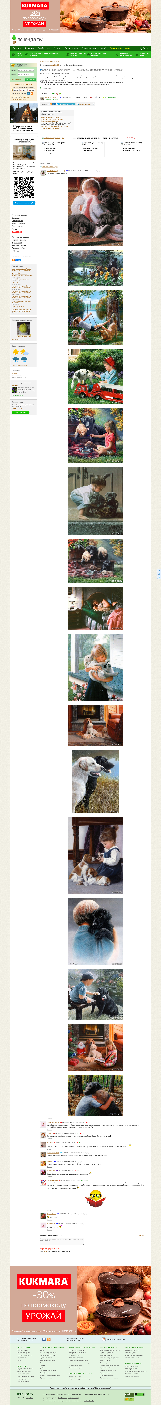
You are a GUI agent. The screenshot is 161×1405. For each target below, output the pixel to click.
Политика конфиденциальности (97, 1394)
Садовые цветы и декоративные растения (43, 54)
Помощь (15, 251)
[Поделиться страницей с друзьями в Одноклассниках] (51, 104)
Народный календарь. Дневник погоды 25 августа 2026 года (21, 286)
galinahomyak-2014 (53, 1153)
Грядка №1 (15, 282)
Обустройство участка (108, 1347)
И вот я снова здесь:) (18, 306)
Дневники (29, 48)
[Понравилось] (99, 171)
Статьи (57, 48)
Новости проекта (19, 240)
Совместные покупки (120, 48)
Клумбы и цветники (106, 1353)
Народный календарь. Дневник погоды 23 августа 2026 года (21, 310)
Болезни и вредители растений (50, 1375)
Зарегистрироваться (49, 1248)
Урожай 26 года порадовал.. (20, 279)
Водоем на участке (106, 1355)
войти (45, 1251)
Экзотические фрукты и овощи (79, 1363)
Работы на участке (131, 1366)
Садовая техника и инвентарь (80, 1374)
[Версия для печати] (93, 104)
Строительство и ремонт (134, 1347)
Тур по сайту (17, 243)
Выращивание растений (47, 1360)
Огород (42, 1350)
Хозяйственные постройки (133, 1355)
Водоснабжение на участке (109, 1378)
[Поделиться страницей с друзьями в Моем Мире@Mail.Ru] (55, 104)
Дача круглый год (131, 1369)
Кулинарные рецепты (132, 1376)
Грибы (42, 1368)
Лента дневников (22, 1350)
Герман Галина (51, 1214)
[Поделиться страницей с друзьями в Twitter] (58, 104)
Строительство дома (132, 1350)
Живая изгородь (105, 1360)
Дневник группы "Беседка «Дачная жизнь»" (51, 112)
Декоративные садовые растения (82, 1347)
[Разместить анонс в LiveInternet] (64, 104)
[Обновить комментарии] (159, 574)
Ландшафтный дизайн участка (110, 1350)
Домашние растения (75, 1365)
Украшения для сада (106, 1375)
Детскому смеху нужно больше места (24, 141)
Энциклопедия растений (94, 48)
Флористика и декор (75, 1368)
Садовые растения (46, 1358)
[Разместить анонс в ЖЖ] (72, 104)
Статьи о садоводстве (24, 1355)
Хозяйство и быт (144, 54)
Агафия (14, 373)
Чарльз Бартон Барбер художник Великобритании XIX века (52, 120)
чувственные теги (46, 61)
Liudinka (49, 1133)
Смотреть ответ (17, 408)
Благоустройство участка (78, 54)
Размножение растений (47, 1363)
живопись (56, 61)
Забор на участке (105, 1363)
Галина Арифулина (53, 1122)
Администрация (19, 245)
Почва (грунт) (44, 1373)
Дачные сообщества (23, 1353)
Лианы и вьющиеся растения (78, 1360)
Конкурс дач (17, 232)
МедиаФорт (29, 1398)
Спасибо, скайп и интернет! (50, 128)
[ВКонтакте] (16, 260)
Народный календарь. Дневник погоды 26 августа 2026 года (21, 269)
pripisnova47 (51, 1170)
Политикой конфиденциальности (20, 98)
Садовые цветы (74, 1355)
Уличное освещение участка (109, 1365)
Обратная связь (49, 1394)
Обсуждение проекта (21, 237)
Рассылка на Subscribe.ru (115, 1339)
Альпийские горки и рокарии (109, 1358)
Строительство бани (132, 1358)
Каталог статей (18, 223)
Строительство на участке (99, 54)
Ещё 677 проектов (134, 138)
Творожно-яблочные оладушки (51, 117)
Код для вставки (84, 104)
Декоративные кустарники (77, 1353)
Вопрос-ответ (71, 48)
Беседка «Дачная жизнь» (74, 65)
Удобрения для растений (48, 1370)
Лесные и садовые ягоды (48, 1353)
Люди (14, 229)
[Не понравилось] (97, 171)
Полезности (21, 1366)
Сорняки (42, 1365)
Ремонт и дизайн (130, 1353)
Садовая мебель (105, 1373)
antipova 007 (51, 1223)
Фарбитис (15, 386)
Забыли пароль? (16, 79)
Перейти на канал (22, 203)
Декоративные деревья (76, 1350)
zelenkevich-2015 (52, 1180)
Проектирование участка (108, 1370)
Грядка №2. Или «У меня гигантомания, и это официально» (22, 274)
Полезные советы (23, 1381)
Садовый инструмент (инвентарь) (80, 1379)
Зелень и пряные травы (47, 1355)
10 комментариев (110, 97)
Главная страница (19, 215)
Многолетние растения (76, 1358)
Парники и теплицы (46, 1378)
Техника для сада (75, 1376)
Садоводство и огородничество (52, 1347)
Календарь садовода (24, 1371)
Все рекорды (15, 339)
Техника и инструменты (126, 54)
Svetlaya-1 (50, 1161)
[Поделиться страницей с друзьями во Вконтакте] (53, 104)
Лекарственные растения (25, 1376)
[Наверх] (159, 570)
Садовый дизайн (105, 1368)
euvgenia (50, 1142)
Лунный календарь (23, 1374)
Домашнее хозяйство (133, 1363)
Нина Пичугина (62, 1398)
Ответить (49, 1118)
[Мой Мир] (19, 260)
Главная (17, 48)
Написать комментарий (50, 167)
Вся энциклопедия (18, 395)
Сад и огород (19, 54)
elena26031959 (54, 65)
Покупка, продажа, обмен (25, 1379)
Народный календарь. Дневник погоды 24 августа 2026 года (21, 291)
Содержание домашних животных (136, 1371)
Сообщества (44, 48)
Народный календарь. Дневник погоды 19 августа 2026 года (21, 296)
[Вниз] (159, 577)
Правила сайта (18, 248)
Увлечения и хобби (131, 1374)
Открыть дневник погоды (19, 365)
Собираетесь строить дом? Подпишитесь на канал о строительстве (23, 128)
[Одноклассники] (13, 260)
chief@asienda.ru (73, 1398)
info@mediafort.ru (89, 1401)
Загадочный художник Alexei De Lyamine (54, 126)
